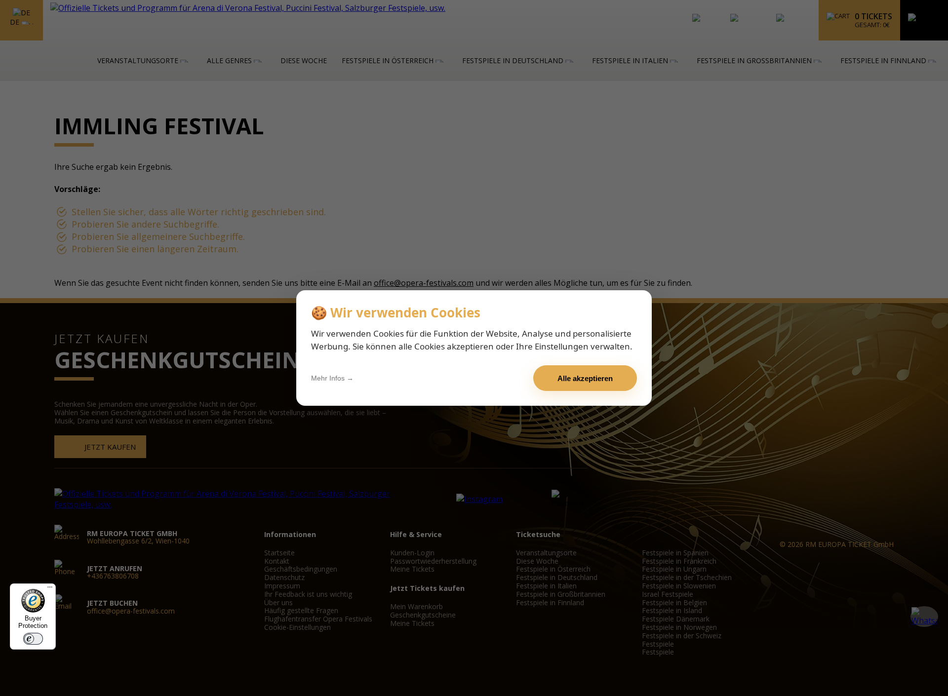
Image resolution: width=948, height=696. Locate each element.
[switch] (33, 639)
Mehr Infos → (332, 378)
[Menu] (50, 589)
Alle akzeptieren (585, 378)
